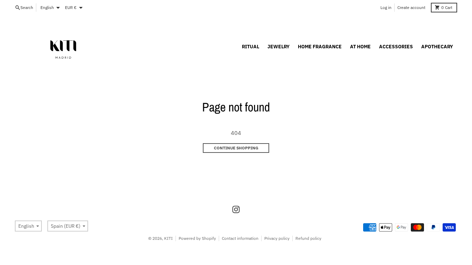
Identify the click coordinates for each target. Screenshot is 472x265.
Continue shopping (236, 147)
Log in (385, 7)
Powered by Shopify (197, 238)
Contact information (240, 238)
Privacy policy (277, 238)
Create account (411, 7)
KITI (168, 238)
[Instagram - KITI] (236, 209)
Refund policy (308, 238)
